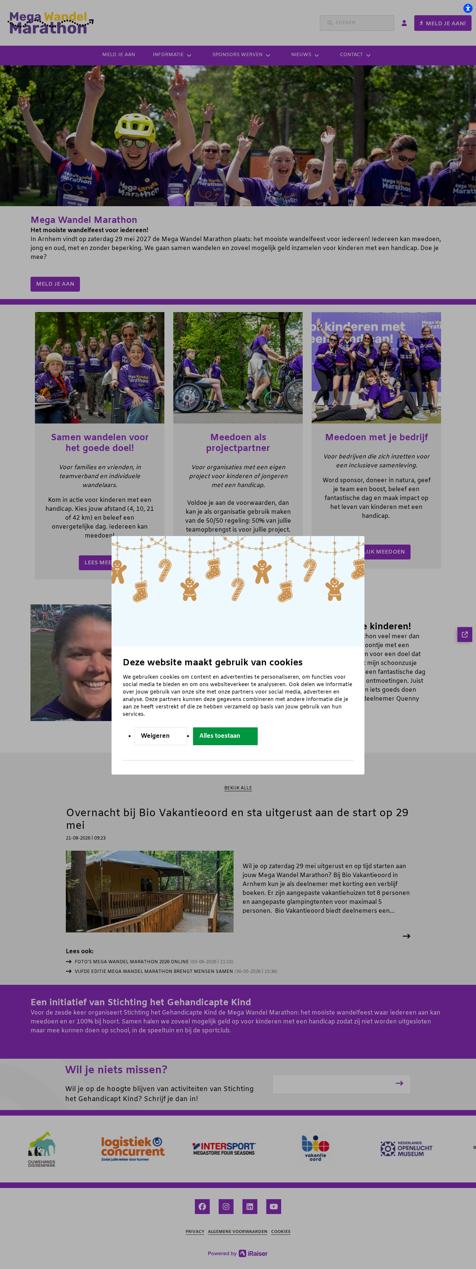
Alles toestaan (219, 736)
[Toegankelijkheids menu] (467, 8)
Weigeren (155, 736)
